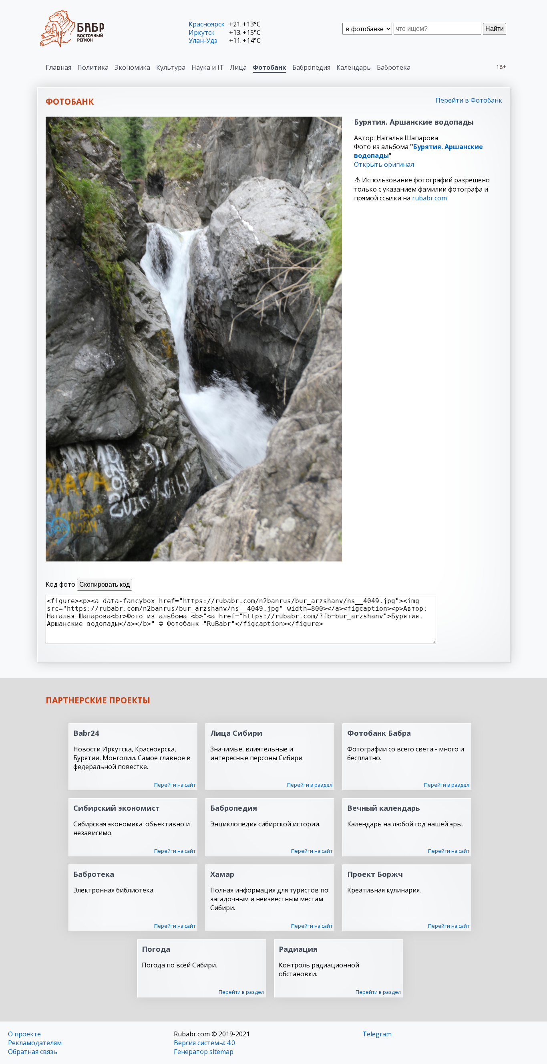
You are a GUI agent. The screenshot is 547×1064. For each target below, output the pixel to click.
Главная (58, 67)
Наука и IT (207, 67)
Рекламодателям (35, 1042)
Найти (494, 28)
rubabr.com (429, 198)
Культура (170, 67)
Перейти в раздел (309, 784)
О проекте (24, 1034)
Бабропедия (311, 67)
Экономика (132, 67)
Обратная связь (32, 1051)
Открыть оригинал (384, 164)
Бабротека (393, 67)
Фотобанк (269, 67)
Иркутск (202, 32)
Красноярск (207, 24)
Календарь (353, 67)
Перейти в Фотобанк (469, 100)
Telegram (377, 1034)
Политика (93, 67)
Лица (238, 67)
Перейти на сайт (174, 784)
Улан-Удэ (203, 40)
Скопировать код (104, 584)
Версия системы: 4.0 (204, 1042)
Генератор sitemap (203, 1051)
